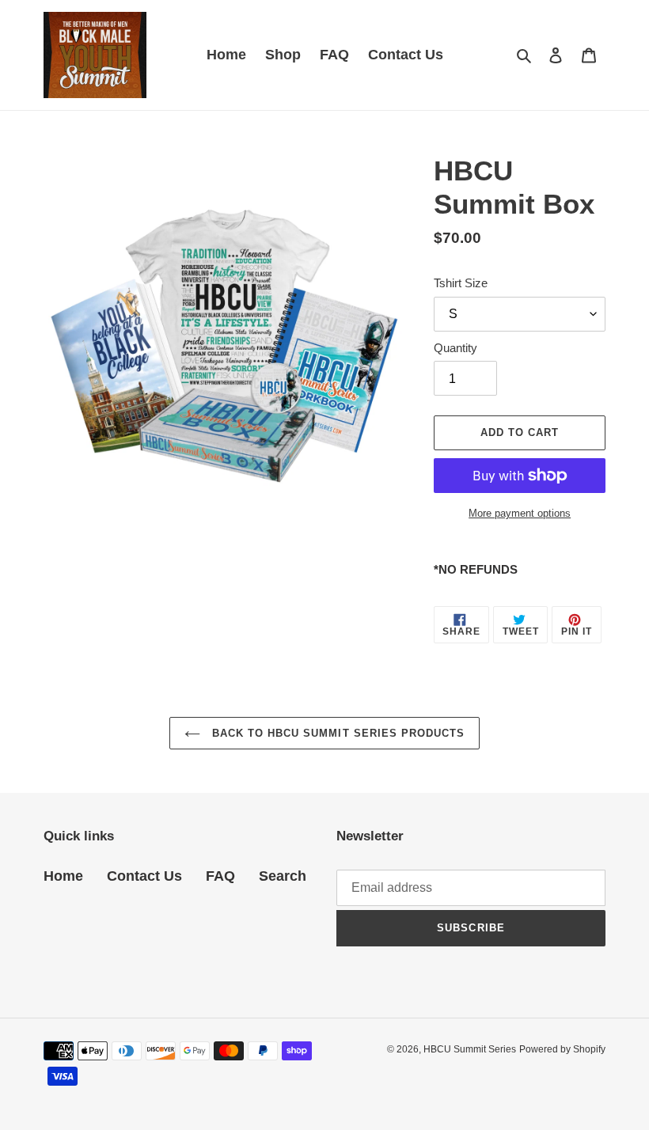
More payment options (520, 513)
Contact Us (144, 876)
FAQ (220, 876)
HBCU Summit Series (469, 1049)
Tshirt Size (461, 283)
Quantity (455, 348)
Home (63, 876)
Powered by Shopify (562, 1049)
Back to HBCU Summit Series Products (336, 733)
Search (282, 876)
